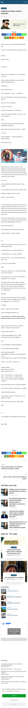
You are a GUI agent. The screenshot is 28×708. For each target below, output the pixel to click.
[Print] (11, 38)
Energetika (9, 601)
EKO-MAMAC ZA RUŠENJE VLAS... (14, 597)
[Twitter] (9, 34)
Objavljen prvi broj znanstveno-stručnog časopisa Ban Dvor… (14, 552)
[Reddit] (14, 34)
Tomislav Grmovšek (10, 579)
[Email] (6, 38)
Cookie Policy (9, 691)
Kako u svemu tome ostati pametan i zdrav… (15, 477)
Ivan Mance (10, 555)
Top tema (4, 8)
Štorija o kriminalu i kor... (12, 609)
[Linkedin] (19, 34)
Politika (8, 595)
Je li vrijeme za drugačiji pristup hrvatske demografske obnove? (11, 664)
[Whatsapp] (24, 34)
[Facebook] (4, 34)
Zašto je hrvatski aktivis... (13, 615)
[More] (21, 38)
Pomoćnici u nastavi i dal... (13, 590)
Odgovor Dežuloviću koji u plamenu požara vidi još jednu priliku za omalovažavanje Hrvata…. (18, 524)
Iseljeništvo (9, 613)
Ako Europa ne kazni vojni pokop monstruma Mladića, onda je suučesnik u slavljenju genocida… (17, 502)
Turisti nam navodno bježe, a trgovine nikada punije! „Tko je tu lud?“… (12, 677)
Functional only (14, 699)
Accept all (14, 695)
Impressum (17, 691)
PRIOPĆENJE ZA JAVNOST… (7, 669)
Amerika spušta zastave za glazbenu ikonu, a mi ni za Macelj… (18, 491)
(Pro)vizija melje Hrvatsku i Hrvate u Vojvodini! (13, 681)
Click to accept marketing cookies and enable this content (14, 631)
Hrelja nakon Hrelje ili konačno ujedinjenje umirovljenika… (12, 467)
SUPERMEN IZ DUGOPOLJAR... (14, 603)
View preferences (14, 704)
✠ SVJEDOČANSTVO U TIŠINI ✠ (14, 577)
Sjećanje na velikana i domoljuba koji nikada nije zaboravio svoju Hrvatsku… (16, 513)
